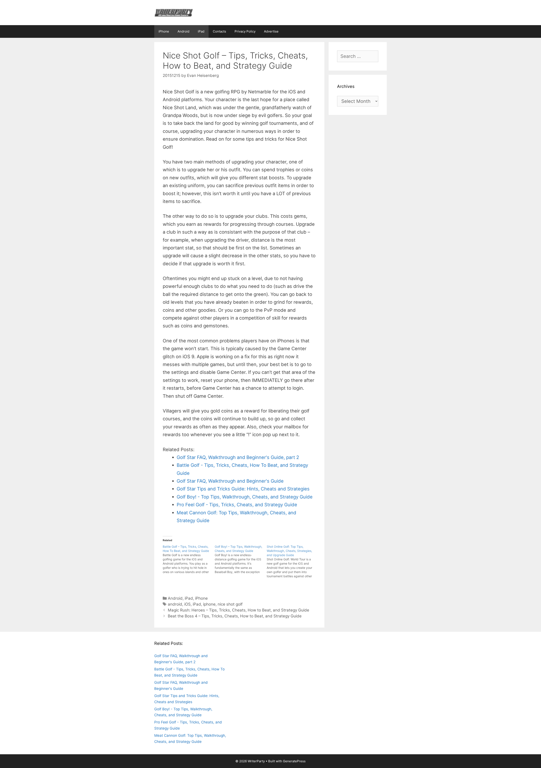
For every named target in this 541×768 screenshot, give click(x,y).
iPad (201, 31)
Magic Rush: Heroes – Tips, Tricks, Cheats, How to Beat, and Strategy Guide (238, 610)
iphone (209, 604)
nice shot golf (230, 604)
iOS (187, 604)
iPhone (163, 31)
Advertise (271, 31)
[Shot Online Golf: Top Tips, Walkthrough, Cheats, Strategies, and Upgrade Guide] (293, 561)
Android (183, 31)
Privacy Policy (245, 31)
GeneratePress (294, 761)
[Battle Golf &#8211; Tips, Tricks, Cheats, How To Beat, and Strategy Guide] (189, 559)
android (175, 604)
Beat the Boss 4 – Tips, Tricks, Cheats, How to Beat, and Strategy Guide (235, 616)
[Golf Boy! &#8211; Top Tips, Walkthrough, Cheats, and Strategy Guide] (241, 559)
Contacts (219, 31)
